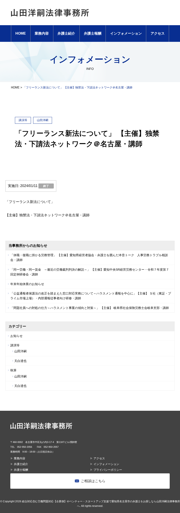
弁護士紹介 (66, 33)
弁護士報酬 (92, 33)
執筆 (13, 370)
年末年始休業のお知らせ (27, 284)
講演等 (15, 345)
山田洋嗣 (20, 351)
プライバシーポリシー (108, 469)
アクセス (158, 33)
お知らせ (16, 336)
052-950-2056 (24, 447)
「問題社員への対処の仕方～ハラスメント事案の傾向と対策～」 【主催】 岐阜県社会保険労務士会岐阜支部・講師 (89, 308)
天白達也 (20, 361)
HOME (20, 33)
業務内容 (42, 33)
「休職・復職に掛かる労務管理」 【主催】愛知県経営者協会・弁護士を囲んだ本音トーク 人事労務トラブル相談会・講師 (89, 257)
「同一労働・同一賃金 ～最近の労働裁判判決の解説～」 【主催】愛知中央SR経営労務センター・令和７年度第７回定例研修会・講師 (89, 272)
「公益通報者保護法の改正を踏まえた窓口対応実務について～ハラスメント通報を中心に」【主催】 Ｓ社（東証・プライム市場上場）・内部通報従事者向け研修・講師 (90, 296)
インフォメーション (126, 33)
